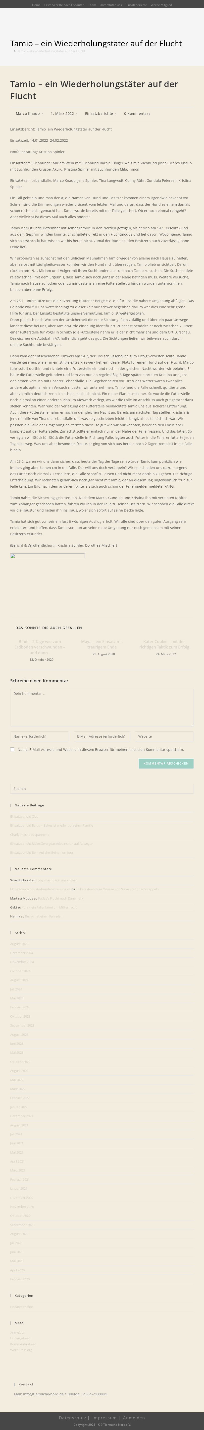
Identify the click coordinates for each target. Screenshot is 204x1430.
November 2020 (22, 1206)
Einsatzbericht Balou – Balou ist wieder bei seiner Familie (51, 825)
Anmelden (17, 1332)
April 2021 (17, 1161)
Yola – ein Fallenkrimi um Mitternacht (49, 907)
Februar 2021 (20, 1179)
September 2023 (22, 1025)
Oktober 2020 (20, 1215)
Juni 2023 (16, 1043)
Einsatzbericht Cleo (24, 816)
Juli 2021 (16, 1134)
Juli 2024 (16, 989)
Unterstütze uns (111, 5)
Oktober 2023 (20, 1016)
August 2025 (19, 944)
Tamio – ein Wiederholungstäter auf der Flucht (51, 51)
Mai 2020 (16, 1261)
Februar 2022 (20, 1098)
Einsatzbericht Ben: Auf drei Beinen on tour (41, 852)
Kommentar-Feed (23, 1344)
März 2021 (17, 1170)
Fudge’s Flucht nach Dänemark (60, 898)
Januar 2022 (18, 1107)
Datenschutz (72, 1418)
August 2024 (19, 980)
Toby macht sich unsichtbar (56, 880)
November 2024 (22, 962)
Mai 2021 (16, 1152)
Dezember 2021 (21, 1116)
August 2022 (19, 1070)
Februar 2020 (20, 1279)
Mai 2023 (16, 1052)
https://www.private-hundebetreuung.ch (40, 889)
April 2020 (17, 1270)
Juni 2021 (16, 1143)
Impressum (105, 1418)
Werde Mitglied (161, 5)
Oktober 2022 (20, 1061)
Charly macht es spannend (30, 834)
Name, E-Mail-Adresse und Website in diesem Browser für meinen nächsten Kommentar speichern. (101, 749)
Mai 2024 (16, 998)
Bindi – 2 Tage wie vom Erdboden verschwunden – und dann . (39, 647)
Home (36, 5)
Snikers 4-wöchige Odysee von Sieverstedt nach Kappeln (117, 889)
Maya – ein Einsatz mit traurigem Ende (102, 644)
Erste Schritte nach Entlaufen (64, 5)
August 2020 (19, 1234)
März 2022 (17, 1089)
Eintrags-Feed (20, 1338)
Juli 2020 (16, 1243)
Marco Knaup (28, 113)
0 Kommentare (137, 113)
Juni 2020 (16, 1252)
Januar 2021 (18, 1188)
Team (92, 5)
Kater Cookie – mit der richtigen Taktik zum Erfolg (164, 644)
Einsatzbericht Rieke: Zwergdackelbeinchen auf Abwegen (51, 843)
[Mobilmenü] (192, 29)
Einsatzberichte (136, 5)
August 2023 (19, 1034)
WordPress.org (21, 1350)
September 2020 (22, 1225)
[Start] (11, 51)
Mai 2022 (16, 1080)
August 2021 (19, 1125)
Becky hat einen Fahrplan (43, 916)
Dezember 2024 (21, 953)
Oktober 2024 (20, 971)
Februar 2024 (20, 1007)
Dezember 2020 (21, 1197)
